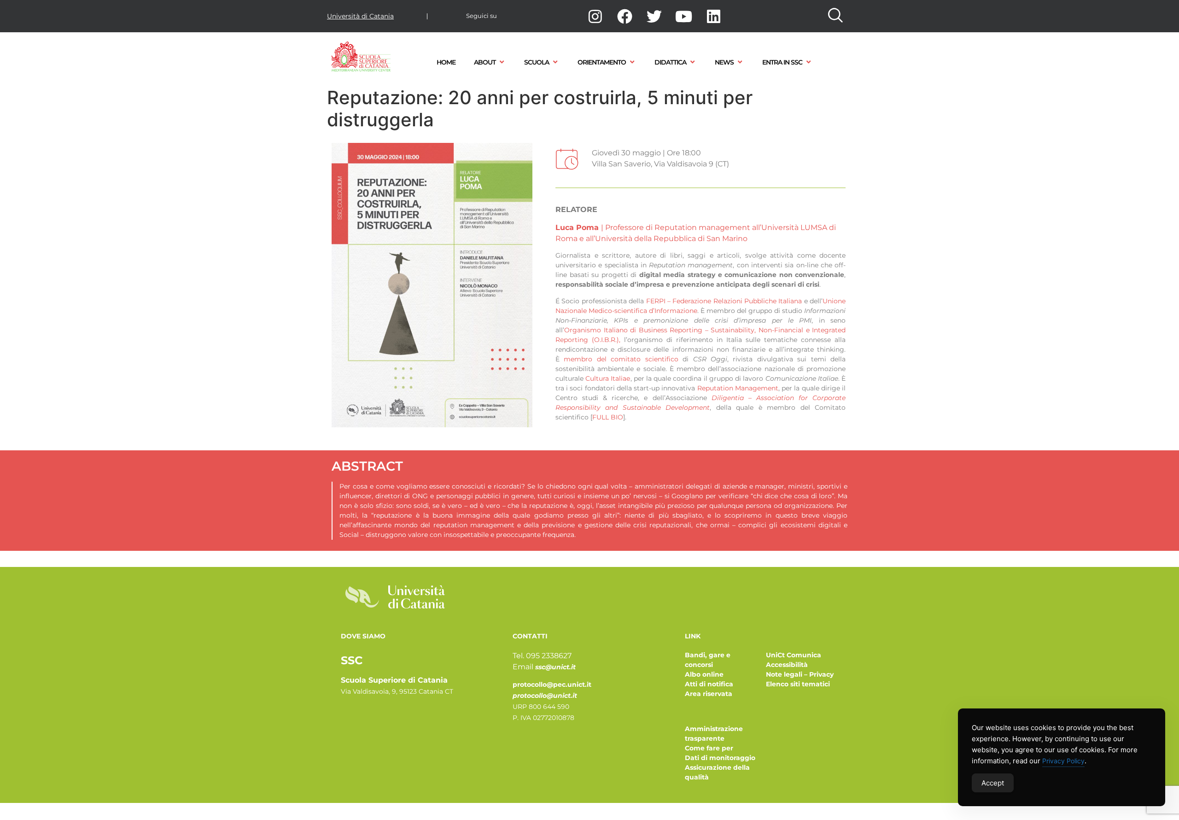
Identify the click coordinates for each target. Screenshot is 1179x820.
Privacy (821, 674)
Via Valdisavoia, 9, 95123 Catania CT (397, 691)
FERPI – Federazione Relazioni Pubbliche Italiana (724, 301)
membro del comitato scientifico (621, 359)
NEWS (724, 62)
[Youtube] (684, 16)
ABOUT (485, 62)
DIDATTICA (670, 62)
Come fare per (709, 748)
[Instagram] (595, 16)
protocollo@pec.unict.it (552, 684)
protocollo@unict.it (545, 695)
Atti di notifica (709, 684)
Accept (992, 783)
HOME (446, 62)
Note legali (784, 674)
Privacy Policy (1063, 761)
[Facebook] (624, 16)
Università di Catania (360, 16)
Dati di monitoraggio (720, 758)
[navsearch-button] (835, 16)
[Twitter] (654, 16)
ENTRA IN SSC (782, 62)
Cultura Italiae (607, 378)
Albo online (704, 674)
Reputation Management (737, 388)
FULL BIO (607, 417)
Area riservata (708, 694)
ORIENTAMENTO (602, 62)
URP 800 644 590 (541, 706)
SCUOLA (536, 62)
